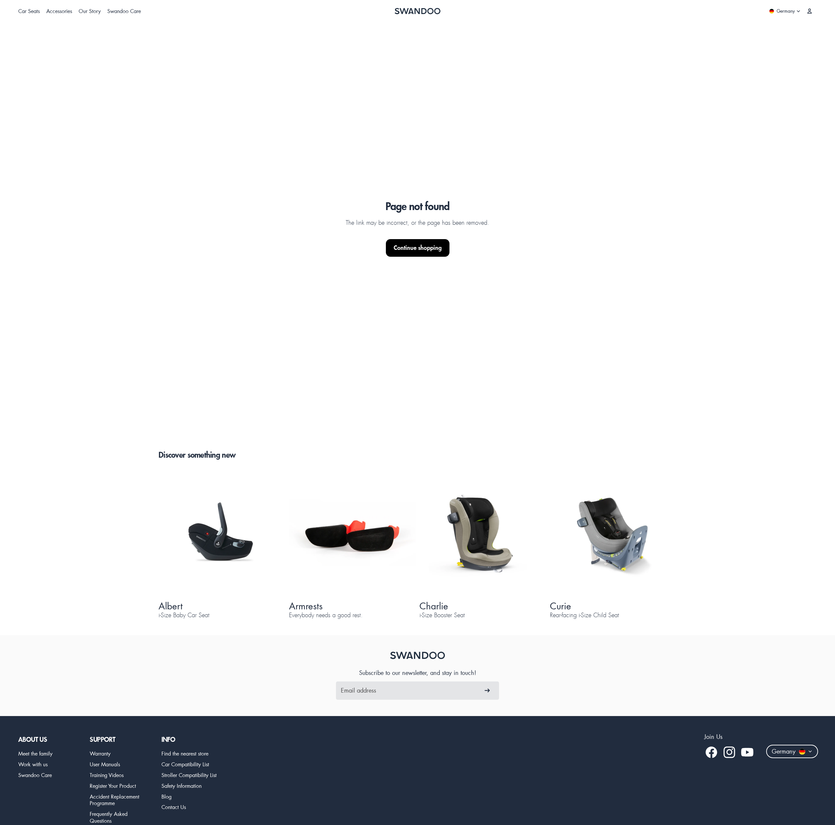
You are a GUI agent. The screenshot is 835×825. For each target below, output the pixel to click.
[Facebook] (711, 752)
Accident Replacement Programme (114, 800)
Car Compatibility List (185, 764)
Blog (166, 796)
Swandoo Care (35, 775)
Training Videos (107, 775)
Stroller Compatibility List (189, 775)
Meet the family (35, 753)
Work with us (33, 764)
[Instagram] (729, 752)
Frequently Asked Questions (109, 817)
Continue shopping (418, 248)
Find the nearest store (184, 753)
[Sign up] (487, 690)
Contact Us (173, 806)
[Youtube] (747, 752)
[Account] (809, 11)
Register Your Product (113, 785)
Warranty (100, 753)
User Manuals (105, 764)
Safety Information (181, 785)
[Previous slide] (175, 534)
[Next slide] (269, 534)
